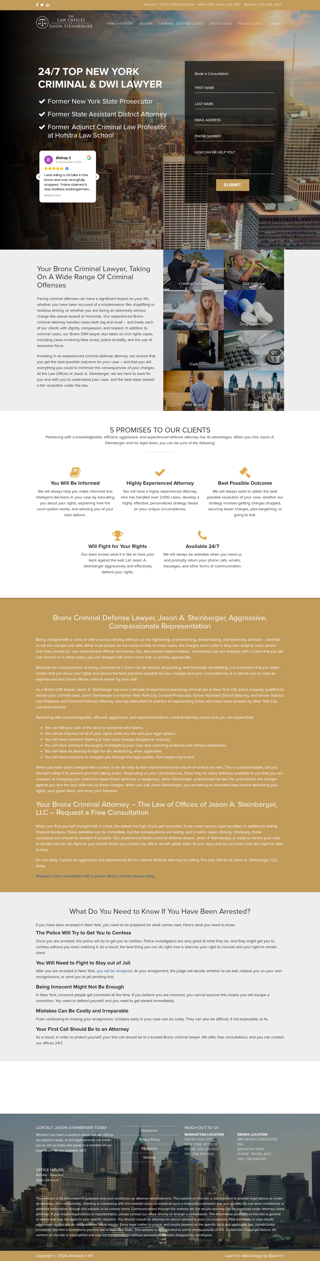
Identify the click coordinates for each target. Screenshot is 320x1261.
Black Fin (276, 1255)
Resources (149, 1148)
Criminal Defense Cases (181, 24)
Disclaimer (149, 1130)
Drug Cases (221, 24)
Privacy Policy (149, 1139)
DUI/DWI (146, 24)
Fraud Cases (250, 24)
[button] (96, 177)
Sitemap (149, 1157)
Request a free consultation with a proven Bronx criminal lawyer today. (95, 876)
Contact (276, 24)
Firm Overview (119, 24)
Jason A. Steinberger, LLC (64, 21)
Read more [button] (52, 195)
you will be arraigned (114, 970)
